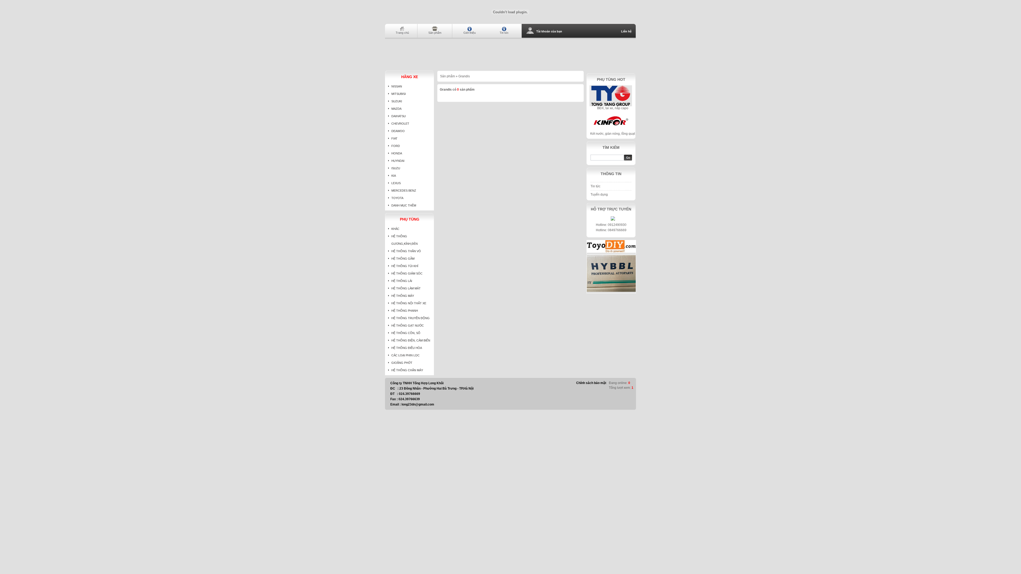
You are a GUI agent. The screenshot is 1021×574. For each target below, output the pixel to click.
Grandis (464, 76)
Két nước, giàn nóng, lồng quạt (612, 134)
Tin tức (504, 32)
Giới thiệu (469, 32)
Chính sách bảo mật (591, 383)
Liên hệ (626, 31)
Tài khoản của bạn (549, 31)
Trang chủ (402, 32)
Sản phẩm (434, 32)
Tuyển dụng (599, 194)
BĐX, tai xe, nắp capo (612, 108)
